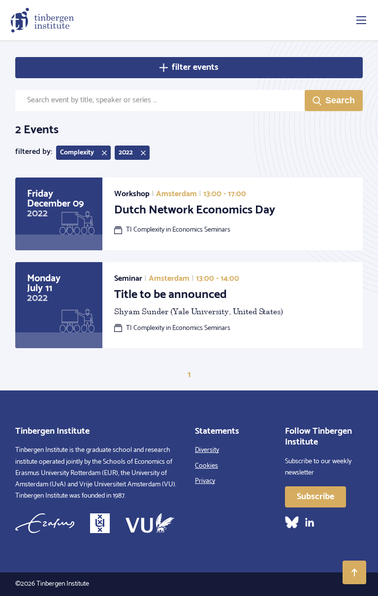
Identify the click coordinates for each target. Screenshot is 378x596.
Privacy (205, 481)
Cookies (206, 466)
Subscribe (315, 496)
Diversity (207, 450)
